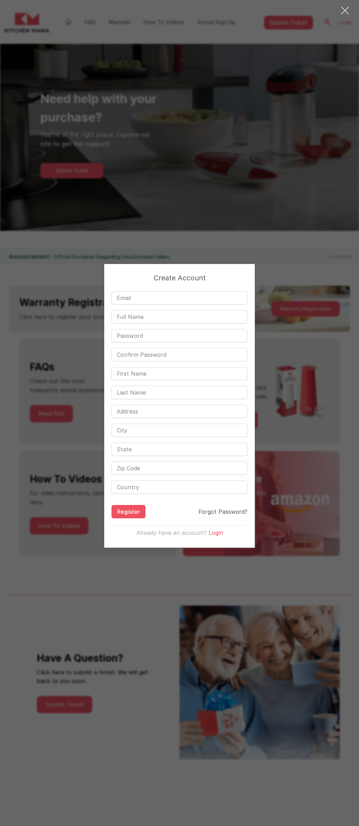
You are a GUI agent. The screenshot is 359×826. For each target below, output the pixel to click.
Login (216, 532)
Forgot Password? (223, 511)
